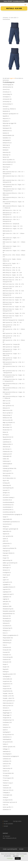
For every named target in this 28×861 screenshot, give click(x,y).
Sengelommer (6, 683)
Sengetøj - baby (7, 693)
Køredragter (6, 567)
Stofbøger (5, 749)
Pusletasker (6, 654)
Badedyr (5, 133)
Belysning (5, 167)
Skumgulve (5, 710)
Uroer (4, 804)
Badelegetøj (6, 140)
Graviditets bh (6, 500)
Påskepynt (5, 630)
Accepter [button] (18, 858)
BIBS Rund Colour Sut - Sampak (11, 297)
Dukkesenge (6, 461)
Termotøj (5, 775)
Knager (5, 558)
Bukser (4, 432)
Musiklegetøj (6, 621)
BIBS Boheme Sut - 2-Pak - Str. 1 (11, 210)
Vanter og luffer (7, 807)
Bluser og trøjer (7, 413)
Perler (4, 633)
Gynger (5, 517)
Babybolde (5, 111)
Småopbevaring (7, 720)
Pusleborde (6, 647)
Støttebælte (6, 751)
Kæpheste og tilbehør (8, 548)
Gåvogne (5, 492)
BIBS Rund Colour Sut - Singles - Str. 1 (12, 300)
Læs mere (16, 856)
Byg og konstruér (7, 437)
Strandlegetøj (6, 754)
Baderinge (5, 145)
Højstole (5, 533)
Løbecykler (5, 601)
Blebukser (5, 408)
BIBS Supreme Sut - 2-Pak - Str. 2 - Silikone (14, 340)
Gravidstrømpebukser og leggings (11, 514)
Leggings (5, 599)
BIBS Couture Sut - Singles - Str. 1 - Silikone (14, 242)
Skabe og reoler (7, 705)
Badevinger (6, 155)
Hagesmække (6, 519)
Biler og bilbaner (7, 405)
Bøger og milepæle (8, 422)
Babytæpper (6, 128)
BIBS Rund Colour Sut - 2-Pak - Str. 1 (12, 277)
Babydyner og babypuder (9, 113)
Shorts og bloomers (8, 700)
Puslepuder (6, 650)
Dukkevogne (6, 471)
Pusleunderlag (6, 657)
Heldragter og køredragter (9, 529)
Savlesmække (6, 679)
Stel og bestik (6, 742)
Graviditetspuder (7, 509)
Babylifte (5, 116)
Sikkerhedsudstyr (7, 703)
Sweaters (5, 771)
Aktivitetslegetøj (7, 84)
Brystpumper (6, 429)
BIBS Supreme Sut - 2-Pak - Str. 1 (11, 322)
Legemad (5, 589)
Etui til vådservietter (8, 478)
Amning (5, 106)
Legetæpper (6, 592)
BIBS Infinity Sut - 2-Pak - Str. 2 (11, 270)
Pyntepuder (6, 662)
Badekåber (5, 138)
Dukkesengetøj (6, 463)
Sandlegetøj (6, 676)
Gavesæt (5, 490)
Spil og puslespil (7, 734)
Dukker (4, 458)
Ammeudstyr (6, 101)
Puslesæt (5, 652)
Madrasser (5, 616)
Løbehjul (5, 604)
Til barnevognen (7, 778)
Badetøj (5, 150)
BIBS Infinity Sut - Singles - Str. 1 (11, 272)
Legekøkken (6, 584)
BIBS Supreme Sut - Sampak (10, 344)
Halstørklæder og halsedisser (10, 521)
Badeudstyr (6, 152)
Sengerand (5, 686)
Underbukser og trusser (9, 802)
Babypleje (5, 121)
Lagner (4, 579)
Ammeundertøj (7, 104)
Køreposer (5, 570)
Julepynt (5, 546)
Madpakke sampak (8, 611)
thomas (6, 17)
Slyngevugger (6, 715)
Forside (6, 821)
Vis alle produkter (8, 823)
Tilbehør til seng (7, 783)
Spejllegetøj (6, 732)
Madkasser (5, 606)
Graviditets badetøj (8, 497)
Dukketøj (5, 466)
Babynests (5, 118)
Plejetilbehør (6, 640)
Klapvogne (5, 550)
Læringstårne (6, 582)
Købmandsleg (6, 560)
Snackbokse (6, 722)
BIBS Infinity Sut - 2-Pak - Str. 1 (11, 267)
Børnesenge (6, 427)
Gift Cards (5, 495)
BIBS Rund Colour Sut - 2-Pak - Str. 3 (12, 290)
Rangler (5, 667)
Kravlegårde (6, 572)
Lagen (4, 577)
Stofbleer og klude (7, 746)
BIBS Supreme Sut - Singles (10, 347)
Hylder (4, 538)
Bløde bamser (6, 410)
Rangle (4, 664)
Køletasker (5, 565)
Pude (4, 645)
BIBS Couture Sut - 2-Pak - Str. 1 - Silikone (13, 233)
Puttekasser (6, 659)
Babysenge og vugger (8, 123)
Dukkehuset (6, 454)
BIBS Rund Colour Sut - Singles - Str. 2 (12, 306)
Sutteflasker (6, 761)
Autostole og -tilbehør (8, 109)
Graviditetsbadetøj (7, 502)
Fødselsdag (6, 485)
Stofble (4, 744)
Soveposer (5, 727)
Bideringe (5, 403)
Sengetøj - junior (7, 696)
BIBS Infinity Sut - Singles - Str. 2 (11, 275)
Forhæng (5, 483)
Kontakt (6, 826)
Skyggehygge (6, 712)
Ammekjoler (6, 96)
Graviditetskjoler (7, 507)
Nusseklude (6, 625)
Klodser (5, 555)
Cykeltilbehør (6, 442)
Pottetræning (6, 642)
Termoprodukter (7, 773)
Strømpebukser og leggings (10, 756)
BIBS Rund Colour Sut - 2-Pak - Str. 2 (12, 284)
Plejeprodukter (6, 637)
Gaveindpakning (7, 488)
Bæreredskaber (7, 164)
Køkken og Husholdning (9, 563)
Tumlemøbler (6, 795)
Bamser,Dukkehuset (8, 162)
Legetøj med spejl (7, 594)
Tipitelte (5, 785)
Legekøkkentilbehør (8, 587)
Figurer (5, 480)
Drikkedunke (6, 451)
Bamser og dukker (7, 159)
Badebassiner (6, 130)
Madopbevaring (7, 609)
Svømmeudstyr (7, 768)
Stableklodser (6, 737)
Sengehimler (6, 681)
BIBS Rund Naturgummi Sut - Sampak (12, 320)
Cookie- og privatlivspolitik (10, 849)
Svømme (5, 766)
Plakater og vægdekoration (10, 635)
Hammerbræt (6, 524)
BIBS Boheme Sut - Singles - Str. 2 (11, 228)
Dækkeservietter (7, 444)
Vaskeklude (6, 809)
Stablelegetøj (6, 739)
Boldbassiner (6, 417)
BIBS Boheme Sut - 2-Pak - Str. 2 (11, 217)
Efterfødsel (5, 475)
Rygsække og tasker (8, 674)
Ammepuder (6, 99)
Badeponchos (6, 142)
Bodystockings (6, 415)
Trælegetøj (5, 792)
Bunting (5, 434)
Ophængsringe (7, 628)
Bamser (5, 157)
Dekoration (5, 446)
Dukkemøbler (6, 456)
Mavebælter (6, 618)
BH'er (4, 169)
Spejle (4, 729)
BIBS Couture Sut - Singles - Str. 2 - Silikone (14, 250)
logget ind (12, 78)
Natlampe (5, 623)
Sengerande (6, 688)
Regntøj (5, 669)
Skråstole (5, 708)
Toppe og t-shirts (7, 790)
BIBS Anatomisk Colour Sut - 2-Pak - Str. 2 (13, 176)
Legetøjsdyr (6, 596)
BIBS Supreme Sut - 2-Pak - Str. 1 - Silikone (14, 329)
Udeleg (4, 797)
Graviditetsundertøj (8, 512)
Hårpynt (5, 526)
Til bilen (5, 780)
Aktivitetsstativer (7, 87)
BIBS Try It (5, 400)
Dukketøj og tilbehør (8, 468)
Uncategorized (6, 800)
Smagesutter (6, 717)
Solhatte (5, 725)
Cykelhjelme (6, 439)
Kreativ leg (5, 575)
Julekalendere (6, 543)
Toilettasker (6, 788)
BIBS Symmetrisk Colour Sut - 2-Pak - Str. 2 (14, 366)
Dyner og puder (7, 473)
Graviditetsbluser (7, 504)
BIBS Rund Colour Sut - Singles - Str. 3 (12, 313)
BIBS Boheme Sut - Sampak (10, 223)
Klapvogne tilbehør (8, 553)
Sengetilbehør (6, 691)
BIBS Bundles (6, 231)
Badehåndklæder (7, 135)
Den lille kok (6, 449)
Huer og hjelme (7, 536)
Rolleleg (5, 671)
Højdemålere (6, 531)
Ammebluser (6, 92)
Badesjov (5, 147)
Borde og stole (6, 420)
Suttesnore (5, 763)
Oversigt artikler (17, 821)
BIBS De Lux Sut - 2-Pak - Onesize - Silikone (14, 255)
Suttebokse (6, 758)
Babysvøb (5, 125)
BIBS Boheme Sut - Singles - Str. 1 (11, 226)
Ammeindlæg (6, 94)
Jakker (4, 541)
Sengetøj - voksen (7, 698)
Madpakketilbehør (7, 613)
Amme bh (5, 89)
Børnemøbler (6, 425)
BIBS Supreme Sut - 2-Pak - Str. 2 (11, 333)
